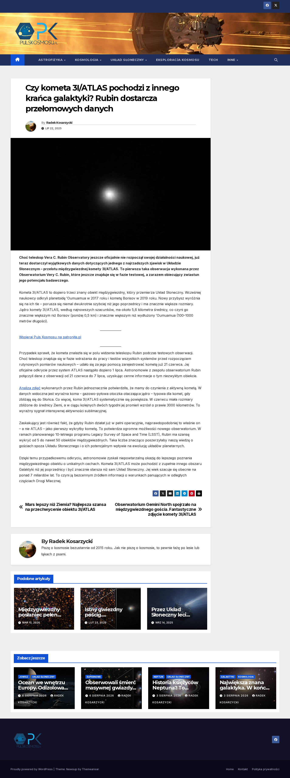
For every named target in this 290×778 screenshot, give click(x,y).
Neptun (158, 676)
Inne (231, 60)
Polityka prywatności (265, 769)
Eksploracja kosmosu (177, 60)
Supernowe (94, 676)
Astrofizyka (51, 60)
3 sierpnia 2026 (169, 695)
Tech (213, 60)
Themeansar (90, 769)
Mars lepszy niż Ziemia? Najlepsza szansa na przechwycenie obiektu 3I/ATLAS (65, 507)
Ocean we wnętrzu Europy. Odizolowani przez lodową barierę (44, 687)
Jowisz (23, 676)
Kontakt (243, 769)
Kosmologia (87, 60)
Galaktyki (227, 676)
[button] (276, 60)
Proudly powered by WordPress (32, 769)
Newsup (71, 769)
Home (230, 769)
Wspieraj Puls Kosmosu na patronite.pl (50, 337)
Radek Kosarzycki (59, 123)
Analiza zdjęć (29, 388)
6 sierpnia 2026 (35, 695)
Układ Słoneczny (128, 60)
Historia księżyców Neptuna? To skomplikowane (175, 687)
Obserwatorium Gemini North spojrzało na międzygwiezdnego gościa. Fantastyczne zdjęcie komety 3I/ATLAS (155, 509)
